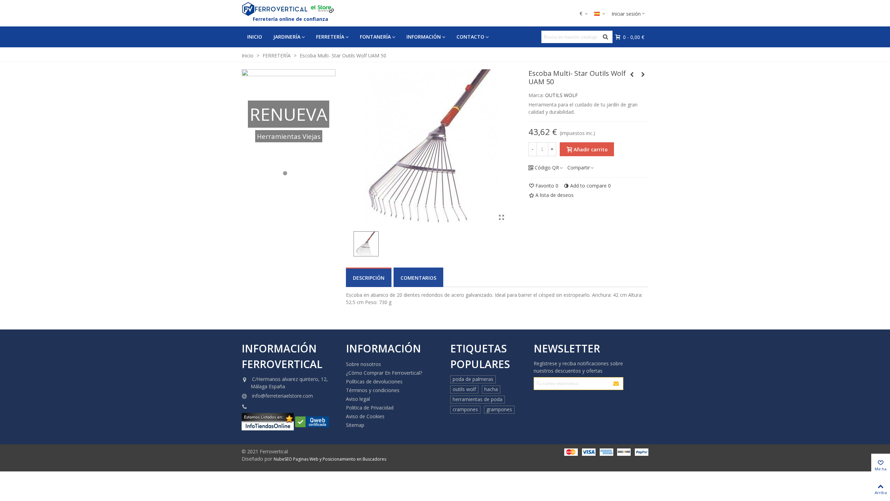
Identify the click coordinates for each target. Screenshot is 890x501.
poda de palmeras (473, 379)
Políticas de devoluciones (374, 381)
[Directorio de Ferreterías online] (312, 421)
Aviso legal (358, 399)
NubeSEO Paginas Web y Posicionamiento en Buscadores (330, 459)
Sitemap (355, 425)
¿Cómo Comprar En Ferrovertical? (384, 372)
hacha (491, 389)
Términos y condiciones (372, 390)
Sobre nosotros (363, 364)
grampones (499, 409)
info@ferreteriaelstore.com (282, 395)
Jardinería (286, 36)
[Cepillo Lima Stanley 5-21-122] (643, 74)
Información (423, 36)
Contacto (470, 36)
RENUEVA (288, 114)
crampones (465, 409)
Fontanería (375, 36)
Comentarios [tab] (418, 278)
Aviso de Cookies (365, 416)
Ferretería (330, 36)
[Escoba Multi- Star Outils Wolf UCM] (632, 74)
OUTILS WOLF (561, 95)
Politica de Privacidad (370, 407)
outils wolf (464, 389)
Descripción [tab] (369, 278)
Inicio (254, 36)
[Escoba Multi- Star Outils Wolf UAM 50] (501, 217)
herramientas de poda (477, 399)
